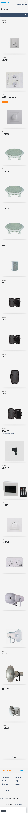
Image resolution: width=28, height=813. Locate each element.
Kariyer (22, 807)
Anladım (4, 810)
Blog (16, 781)
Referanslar (4, 784)
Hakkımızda (4, 778)
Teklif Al (21, 770)
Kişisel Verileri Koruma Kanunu (11, 807)
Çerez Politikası (18, 804)
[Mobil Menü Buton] (26, 5)
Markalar (18, 778)
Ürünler (3, 781)
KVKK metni (4, 798)
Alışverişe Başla (7, 770)
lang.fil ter (3, 15)
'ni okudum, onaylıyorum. (10, 798)
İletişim (17, 784)
